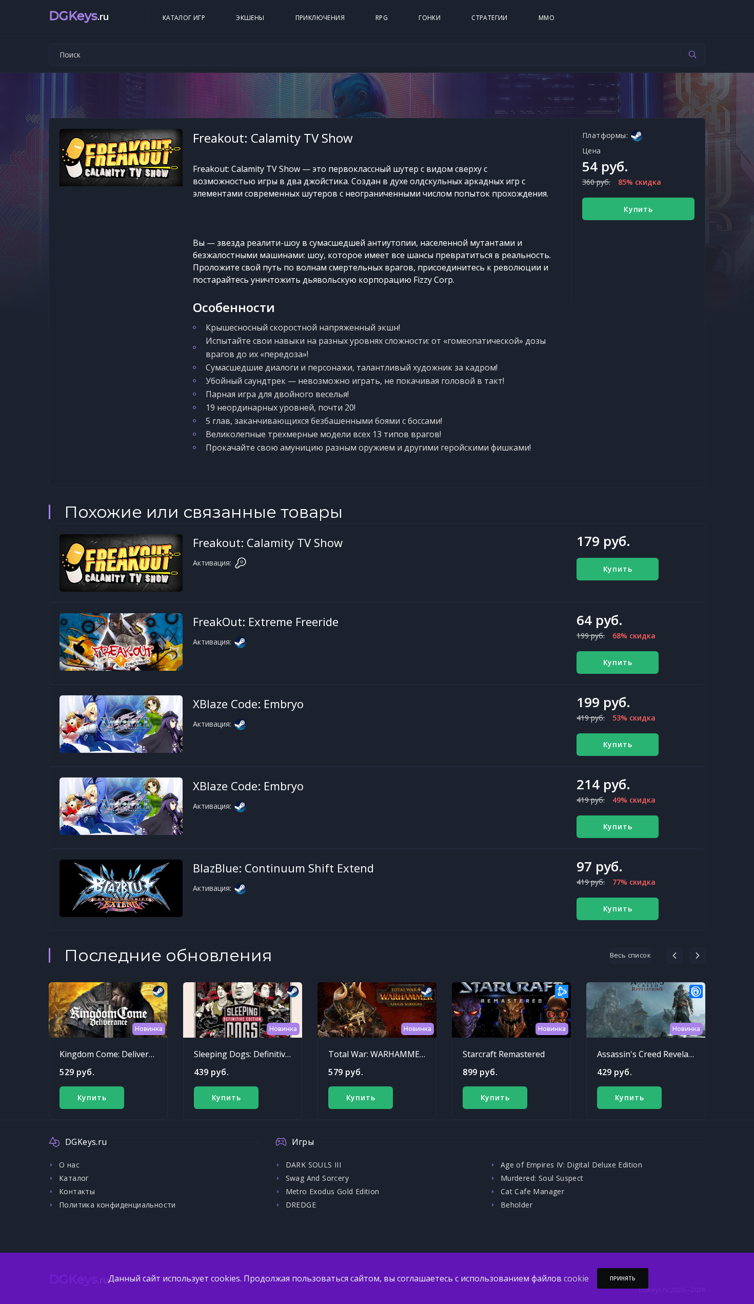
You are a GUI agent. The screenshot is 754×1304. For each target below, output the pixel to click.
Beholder (516, 1205)
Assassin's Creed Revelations (652, 1054)
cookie (576, 1278)
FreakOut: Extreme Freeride (266, 621)
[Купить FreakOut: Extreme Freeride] (121, 642)
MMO (546, 17)
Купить (638, 209)
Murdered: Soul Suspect (542, 1178)
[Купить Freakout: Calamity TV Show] (121, 563)
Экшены (250, 17)
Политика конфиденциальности (117, 1205)
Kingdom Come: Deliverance (113, 1054)
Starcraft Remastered (504, 1054)
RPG (381, 17)
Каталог (74, 1178)
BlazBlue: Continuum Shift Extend (283, 867)
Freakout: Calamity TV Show (268, 542)
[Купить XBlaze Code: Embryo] (121, 724)
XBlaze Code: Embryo (248, 703)
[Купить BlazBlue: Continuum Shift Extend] (121, 888)
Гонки (430, 17)
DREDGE (301, 1205)
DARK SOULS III (314, 1165)
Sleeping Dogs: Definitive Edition (256, 1054)
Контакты (77, 1191)
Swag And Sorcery (317, 1178)
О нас (69, 1165)
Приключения (320, 17)
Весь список (630, 955)
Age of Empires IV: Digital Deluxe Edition (571, 1165)
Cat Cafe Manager (532, 1191)
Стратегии (489, 17)
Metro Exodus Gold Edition (333, 1191)
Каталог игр (184, 17)
